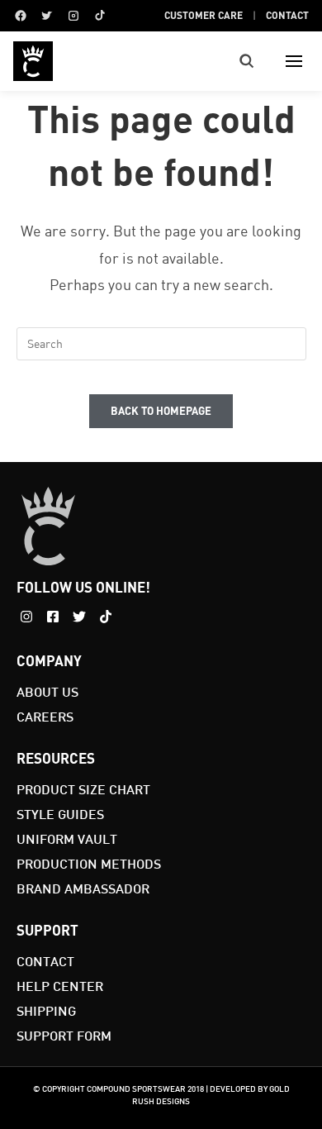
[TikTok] (99, 15)
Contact (287, 15)
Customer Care (203, 15)
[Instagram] (73, 15)
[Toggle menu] (294, 61)
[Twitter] (47, 15)
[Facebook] (20, 15)
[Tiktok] (106, 616)
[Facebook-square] (53, 616)
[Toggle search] (246, 61)
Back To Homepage (161, 410)
